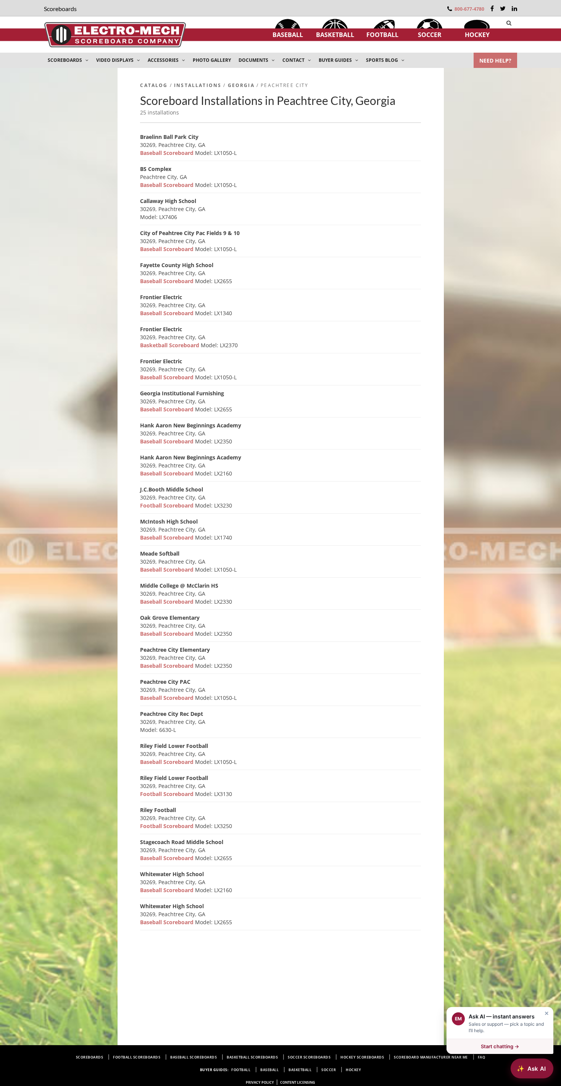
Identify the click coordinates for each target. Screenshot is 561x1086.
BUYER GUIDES (336, 60)
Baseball (287, 35)
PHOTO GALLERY (212, 60)
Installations (197, 85)
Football (382, 35)
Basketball (335, 35)
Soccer (430, 35)
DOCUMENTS (254, 60)
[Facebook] (492, 8)
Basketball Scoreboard (170, 345)
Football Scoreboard (167, 505)
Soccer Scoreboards (309, 1057)
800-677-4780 (469, 9)
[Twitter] (503, 8)
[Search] (509, 22)
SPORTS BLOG (382, 60)
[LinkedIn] (514, 8)
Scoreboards (89, 1057)
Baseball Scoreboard (167, 152)
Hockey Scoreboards (362, 1057)
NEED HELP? (495, 60)
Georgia (241, 85)
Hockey (477, 35)
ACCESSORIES (164, 60)
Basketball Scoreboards (252, 1057)
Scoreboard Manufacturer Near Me (431, 1057)
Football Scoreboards (136, 1057)
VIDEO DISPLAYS (115, 60)
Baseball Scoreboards (193, 1057)
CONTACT (294, 60)
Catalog (154, 85)
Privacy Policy (260, 1082)
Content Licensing (297, 1082)
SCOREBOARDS (65, 60)
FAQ (481, 1057)
